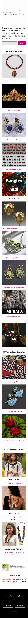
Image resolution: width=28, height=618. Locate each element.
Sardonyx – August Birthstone (14, 81)
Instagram (8, 605)
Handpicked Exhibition (16, 483)
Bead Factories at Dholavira (14, 169)
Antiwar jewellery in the (11, 552)
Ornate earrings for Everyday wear (14, 287)
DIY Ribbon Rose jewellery (14, 411)
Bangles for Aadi (14, 199)
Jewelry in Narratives (16, 517)
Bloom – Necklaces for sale (14, 335)
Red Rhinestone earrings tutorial (14, 441)
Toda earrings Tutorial (14, 382)
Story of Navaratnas (14, 110)
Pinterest (14, 611)
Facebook (20, 605)
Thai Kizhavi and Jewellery (10, 228)
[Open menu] (19, 11)
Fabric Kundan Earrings (14, 140)
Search (22, 43)
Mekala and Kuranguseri (14, 316)
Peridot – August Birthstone (14, 258)
